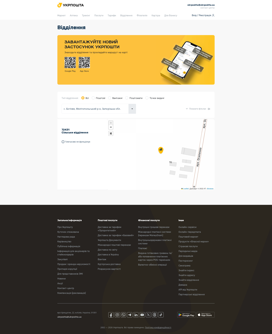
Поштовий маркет (188, 236)
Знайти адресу (186, 275)
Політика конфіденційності (158, 327)
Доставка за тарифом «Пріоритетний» (109, 229)
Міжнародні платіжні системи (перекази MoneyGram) (154, 234)
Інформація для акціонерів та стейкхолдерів (73, 253)
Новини (61, 278)
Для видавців (185, 256)
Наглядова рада (66, 236)
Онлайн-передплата (189, 232)
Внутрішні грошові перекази (153, 227)
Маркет (61, 15)
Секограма (184, 265)
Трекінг (86, 15)
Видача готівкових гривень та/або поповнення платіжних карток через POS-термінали (155, 256)
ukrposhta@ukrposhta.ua (69, 316)
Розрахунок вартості (109, 269)
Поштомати (136, 98)
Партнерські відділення (191, 294)
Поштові (100, 98)
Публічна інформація (68, 246)
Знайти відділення (188, 280)
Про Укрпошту (65, 227)
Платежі (142, 248)
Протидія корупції (67, 269)
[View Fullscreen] (111, 133)
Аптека (74, 15)
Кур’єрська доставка (109, 264)
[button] (161, 150)
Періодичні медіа (187, 251)
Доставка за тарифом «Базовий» (116, 235)
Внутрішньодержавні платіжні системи (155, 242)
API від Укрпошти (187, 289)
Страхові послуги (188, 246)
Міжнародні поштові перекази (114, 245)
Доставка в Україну (108, 254)
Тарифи (112, 15)
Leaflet (186, 188)
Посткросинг (185, 260)
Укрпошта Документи (109, 240)
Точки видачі (157, 98)
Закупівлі (62, 259)
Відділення (126, 15)
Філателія (142, 15)
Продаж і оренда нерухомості (73, 264)
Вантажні (117, 98)
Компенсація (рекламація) (71, 293)
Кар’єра (156, 15)
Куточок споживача (68, 232)
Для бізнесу (170, 15)
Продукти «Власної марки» (193, 241)
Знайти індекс (186, 270)
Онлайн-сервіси (187, 227)
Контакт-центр (65, 288)
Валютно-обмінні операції (152, 264)
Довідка (182, 284)
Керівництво (64, 241)
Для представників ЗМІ (70, 273)
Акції (60, 283)
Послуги (98, 15)
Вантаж (102, 259)
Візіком (210, 188)
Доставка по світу (107, 249)
